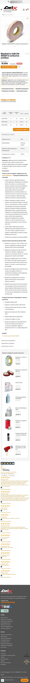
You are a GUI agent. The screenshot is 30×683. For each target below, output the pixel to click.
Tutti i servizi (3, 647)
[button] (23, 9)
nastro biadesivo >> (7, 175)
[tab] (15, 134)
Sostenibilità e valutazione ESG (8, 655)
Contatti (2, 657)
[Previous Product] (26, 54)
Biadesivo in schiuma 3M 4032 (21, 358)
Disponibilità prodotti (5, 623)
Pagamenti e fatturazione (7, 621)
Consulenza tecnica (5, 640)
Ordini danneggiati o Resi (7, 626)
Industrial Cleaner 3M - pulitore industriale (21, 434)
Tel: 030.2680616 (16, 2)
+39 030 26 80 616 (8, 602)
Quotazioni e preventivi (6, 634)
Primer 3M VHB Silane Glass (21, 408)
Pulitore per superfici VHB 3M (21, 421)
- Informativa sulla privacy (7, 677)
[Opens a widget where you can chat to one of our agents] (25, 680)
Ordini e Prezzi (4, 617)
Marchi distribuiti (4, 659)
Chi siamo (3, 653)
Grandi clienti (4, 636)
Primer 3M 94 (19, 382)
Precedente (4, 475)
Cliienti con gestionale (6, 638)
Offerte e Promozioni (6, 625)
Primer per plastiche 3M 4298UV (21, 397)
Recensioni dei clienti (6, 662)
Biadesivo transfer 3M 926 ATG (21, 370)
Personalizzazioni (5, 642)
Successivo (11, 475)
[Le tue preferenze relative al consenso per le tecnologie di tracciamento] (2, 680)
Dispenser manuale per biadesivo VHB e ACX (21, 447)
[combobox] (15, 15)
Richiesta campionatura (6, 643)
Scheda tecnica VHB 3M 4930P (11, 336)
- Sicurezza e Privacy (9, 680)
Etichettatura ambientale (6, 645)
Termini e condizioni (5, 628)
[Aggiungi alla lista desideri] (19, 67)
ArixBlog (3, 661)
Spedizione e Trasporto (6, 619)
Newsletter (3, 664)
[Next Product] (28, 54)
